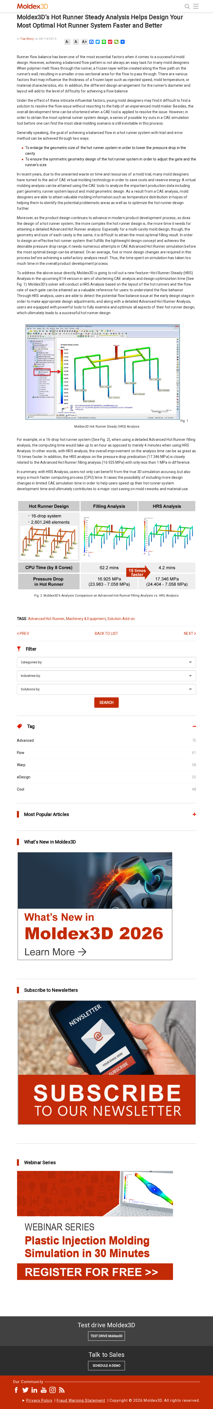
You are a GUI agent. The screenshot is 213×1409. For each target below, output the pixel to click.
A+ (84, 42)
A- (67, 42)
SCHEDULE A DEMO (107, 1365)
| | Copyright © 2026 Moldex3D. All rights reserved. (113, 1400)
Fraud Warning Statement (81, 1400)
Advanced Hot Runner (46, 619)
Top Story (27, 39)
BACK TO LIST (106, 633)
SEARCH (106, 702)
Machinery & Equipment (86, 619)
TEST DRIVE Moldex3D (107, 1336)
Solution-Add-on (121, 619)
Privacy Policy (39, 1400)
